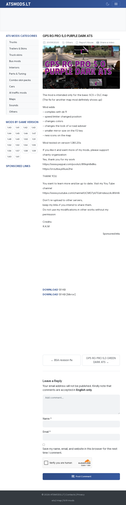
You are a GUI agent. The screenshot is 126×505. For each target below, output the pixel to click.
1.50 (26, 139)
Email (47, 432)
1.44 (9, 133)
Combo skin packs (20, 80)
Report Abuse (86, 42)
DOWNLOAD (50, 289)
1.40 (9, 127)
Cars (12, 86)
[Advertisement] (63, 19)
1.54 (26, 145)
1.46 (26, 133)
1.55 (34, 145)
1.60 (9, 156)
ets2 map (57, 500)
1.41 (17, 127)
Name (47, 418)
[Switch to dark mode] (108, 4)
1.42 (25, 127)
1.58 (26, 151)
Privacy (80, 494)
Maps (12, 99)
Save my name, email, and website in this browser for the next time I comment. (80, 450)
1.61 (17, 156)
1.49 (18, 139)
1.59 (34, 151)
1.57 (18, 151)
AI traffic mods (18, 92)
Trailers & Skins (18, 48)
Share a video (107, 42)
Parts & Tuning (17, 73)
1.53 (17, 145)
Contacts (70, 494)
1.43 (33, 127)
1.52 (9, 145)
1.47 (34, 133)
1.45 (18, 133)
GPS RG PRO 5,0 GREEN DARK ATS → (101, 360)
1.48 (9, 139)
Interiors (14, 67)
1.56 (9, 151)
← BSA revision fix (62, 360)
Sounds (13, 105)
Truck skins (15, 54)
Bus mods (15, 61)
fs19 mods (68, 500)
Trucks (13, 42)
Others (13, 111)
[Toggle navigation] (116, 4)
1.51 (34, 139)
